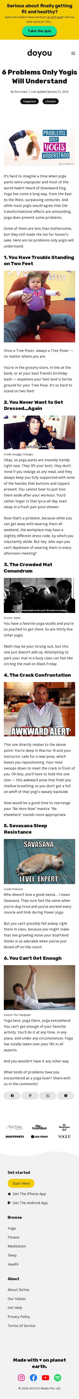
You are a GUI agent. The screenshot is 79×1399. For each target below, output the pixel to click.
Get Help (15, 1307)
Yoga (12, 1228)
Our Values (17, 1298)
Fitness (14, 1237)
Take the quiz (39, 30)
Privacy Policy (19, 1316)
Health (13, 1264)
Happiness (29, 101)
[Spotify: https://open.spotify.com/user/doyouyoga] (57, 1377)
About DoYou (19, 1289)
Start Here (21, 1183)
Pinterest (17, 889)
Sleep (12, 1255)
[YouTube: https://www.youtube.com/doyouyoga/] (45, 1377)
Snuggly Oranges (22, 454)
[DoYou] (39, 53)
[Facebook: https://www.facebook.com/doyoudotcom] (33, 1377)
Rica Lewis (21, 91)
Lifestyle (50, 101)
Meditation (17, 1246)
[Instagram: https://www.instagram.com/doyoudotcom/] (21, 1377)
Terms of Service (21, 1325)
